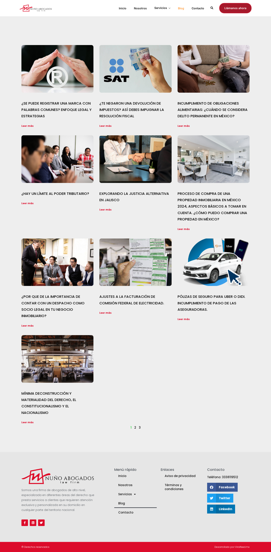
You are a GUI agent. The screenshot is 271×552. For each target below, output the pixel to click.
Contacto (198, 8)
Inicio (122, 8)
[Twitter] (41, 522)
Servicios (160, 8)
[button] (222, 487)
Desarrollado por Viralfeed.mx (232, 547)
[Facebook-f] (24, 522)
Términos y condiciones (174, 487)
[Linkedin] (33, 522)
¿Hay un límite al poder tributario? (55, 193)
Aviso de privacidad (180, 476)
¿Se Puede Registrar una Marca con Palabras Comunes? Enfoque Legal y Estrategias (56, 110)
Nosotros (140, 8)
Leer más (27, 126)
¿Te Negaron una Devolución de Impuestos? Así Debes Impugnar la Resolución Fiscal (131, 110)
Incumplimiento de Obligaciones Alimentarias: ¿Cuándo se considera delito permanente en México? (213, 110)
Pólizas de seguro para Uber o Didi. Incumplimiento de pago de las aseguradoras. (211, 303)
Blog (181, 8)
